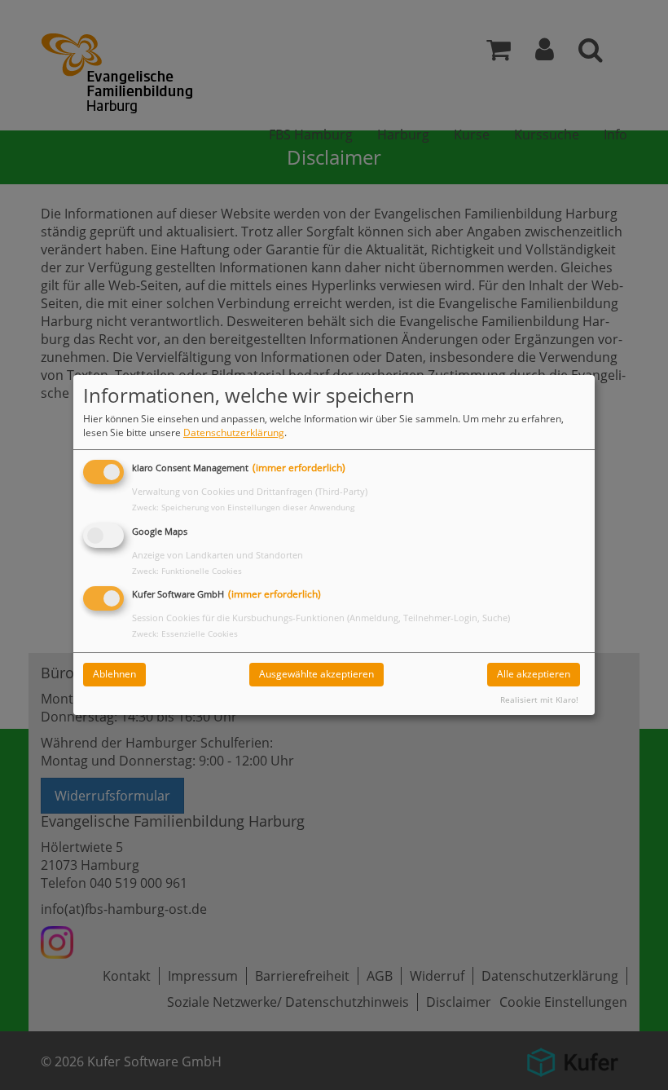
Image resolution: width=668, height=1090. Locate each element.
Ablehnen (114, 674)
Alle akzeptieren (533, 674)
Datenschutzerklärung (233, 432)
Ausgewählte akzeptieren (316, 674)
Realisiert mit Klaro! (539, 700)
